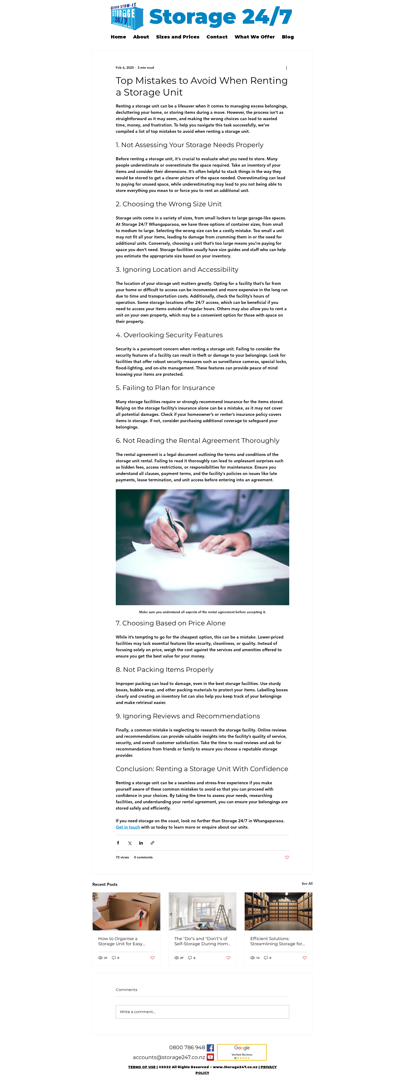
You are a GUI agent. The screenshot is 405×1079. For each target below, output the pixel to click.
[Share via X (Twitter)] (129, 843)
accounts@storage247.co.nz (169, 1057)
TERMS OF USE (142, 1067)
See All (307, 883)
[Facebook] (210, 1048)
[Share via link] (152, 843)
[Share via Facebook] (118, 843)
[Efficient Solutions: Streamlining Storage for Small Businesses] (278, 911)
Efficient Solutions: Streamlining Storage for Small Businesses (276, 941)
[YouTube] (210, 1057)
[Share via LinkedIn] (141, 843)
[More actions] (286, 67)
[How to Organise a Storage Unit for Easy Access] (126, 911)
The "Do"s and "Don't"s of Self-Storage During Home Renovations (202, 941)
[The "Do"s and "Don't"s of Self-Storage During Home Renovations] (202, 911)
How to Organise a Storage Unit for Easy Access (120, 941)
